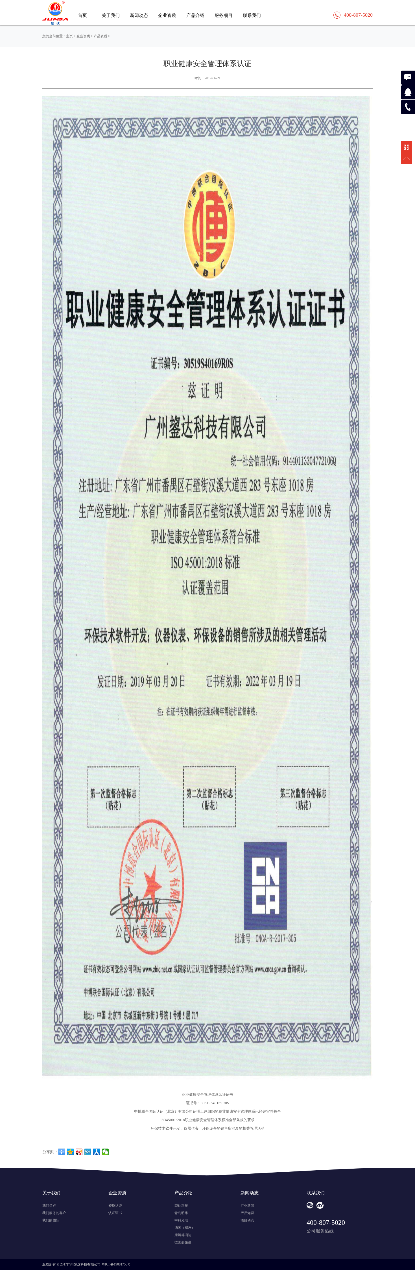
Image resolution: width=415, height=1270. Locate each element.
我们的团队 (50, 1220)
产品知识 (247, 1213)
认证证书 (115, 1213)
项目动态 (247, 1220)
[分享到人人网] (96, 1152)
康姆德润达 (182, 1235)
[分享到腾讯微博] (87, 1152)
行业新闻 (247, 1206)
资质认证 (115, 1206)
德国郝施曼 (182, 1242)
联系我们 (252, 15)
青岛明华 (181, 1213)
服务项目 (224, 15)
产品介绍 (195, 15)
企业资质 (167, 15)
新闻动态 (139, 15)
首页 (82, 15)
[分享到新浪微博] (79, 1152)
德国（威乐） (184, 1228)
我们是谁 (49, 1206)
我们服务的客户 (54, 1213)
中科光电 (181, 1220)
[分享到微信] (105, 1152)
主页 (69, 36)
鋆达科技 (181, 1206)
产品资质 (100, 36)
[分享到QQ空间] (70, 1152)
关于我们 (111, 15)
